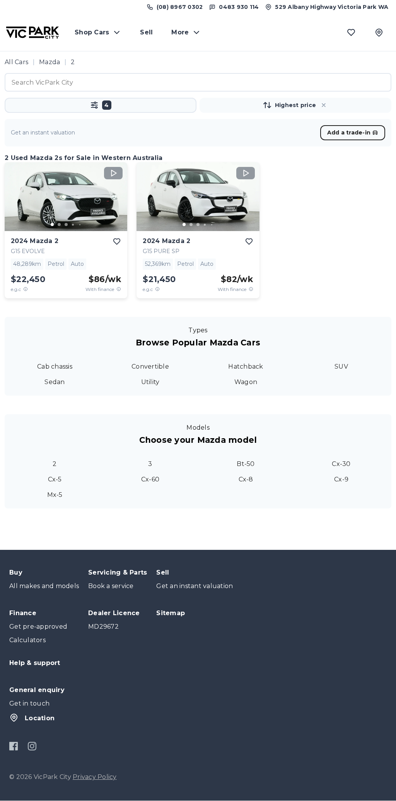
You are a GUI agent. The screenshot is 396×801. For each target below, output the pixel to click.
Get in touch (29, 703)
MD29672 (103, 626)
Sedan (54, 382)
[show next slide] (115, 203)
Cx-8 (246, 479)
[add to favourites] (116, 241)
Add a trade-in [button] (349, 132)
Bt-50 (245, 464)
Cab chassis (54, 366)
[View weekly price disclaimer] (118, 289)
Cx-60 (150, 479)
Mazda (49, 62)
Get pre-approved (38, 626)
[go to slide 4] (73, 224)
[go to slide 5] (80, 224)
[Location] (379, 32)
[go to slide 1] (52, 224)
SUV (341, 366)
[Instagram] (31, 746)
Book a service (111, 586)
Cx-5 (55, 479)
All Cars (16, 62)
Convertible (150, 366)
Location (40, 718)
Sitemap (170, 613)
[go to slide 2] (59, 224)
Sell (146, 32)
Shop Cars (92, 32)
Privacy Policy (95, 777)
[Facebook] (13, 746)
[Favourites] (351, 32)
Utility (150, 382)
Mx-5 (55, 494)
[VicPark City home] (32, 32)
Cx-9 (341, 479)
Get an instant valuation (194, 586)
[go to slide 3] (66, 224)
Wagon (245, 382)
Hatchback (245, 366)
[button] (100, 105)
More (180, 32)
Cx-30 (341, 464)
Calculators (27, 640)
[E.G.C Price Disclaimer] (25, 289)
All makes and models (44, 586)
